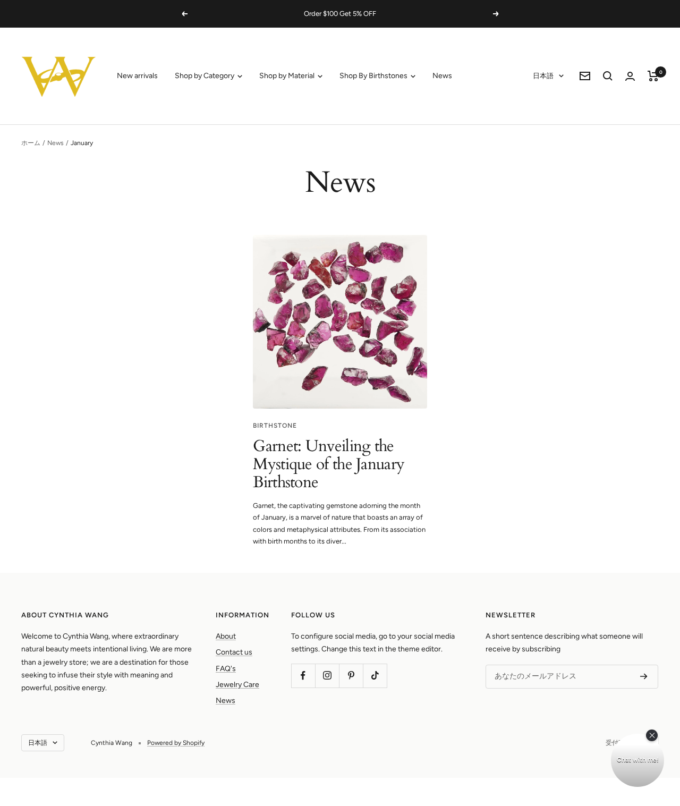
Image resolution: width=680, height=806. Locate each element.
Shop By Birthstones (374, 75)
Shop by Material (287, 75)
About (226, 636)
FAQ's (226, 668)
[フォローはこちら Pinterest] (351, 676)
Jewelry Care (237, 684)
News (442, 75)
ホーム (30, 143)
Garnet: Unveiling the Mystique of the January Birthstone (328, 464)
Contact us (234, 652)
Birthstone (275, 425)
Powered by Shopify (176, 742)
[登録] (644, 676)
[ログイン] (630, 76)
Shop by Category (205, 75)
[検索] (608, 76)
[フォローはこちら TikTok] (375, 676)
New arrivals (137, 75)
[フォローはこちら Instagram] (327, 676)
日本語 (543, 76)
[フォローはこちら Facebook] (303, 676)
